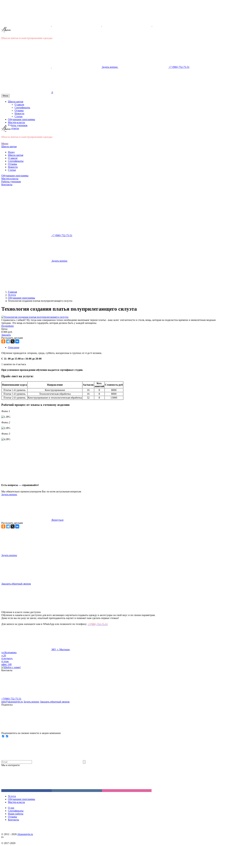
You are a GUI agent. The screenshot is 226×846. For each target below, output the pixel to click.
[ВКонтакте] (17, 341)
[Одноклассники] (3, 341)
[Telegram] (8, 341)
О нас (11, 807)
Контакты (13, 128)
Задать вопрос (9, 494)
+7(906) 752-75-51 (11, 698)
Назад (11, 152)
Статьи (12, 170)
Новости (13, 167)
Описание (13, 347)
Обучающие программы (14, 175)
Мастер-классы (9, 178)
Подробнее (7, 326)
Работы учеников (11, 181)
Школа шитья (9, 146)
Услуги (12, 796)
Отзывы (12, 164)
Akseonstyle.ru (25, 834)
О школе (13, 158)
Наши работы (15, 813)
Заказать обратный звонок (55, 701)
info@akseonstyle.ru (12, 701)
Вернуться (57, 520)
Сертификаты (15, 161)
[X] (13, 341)
